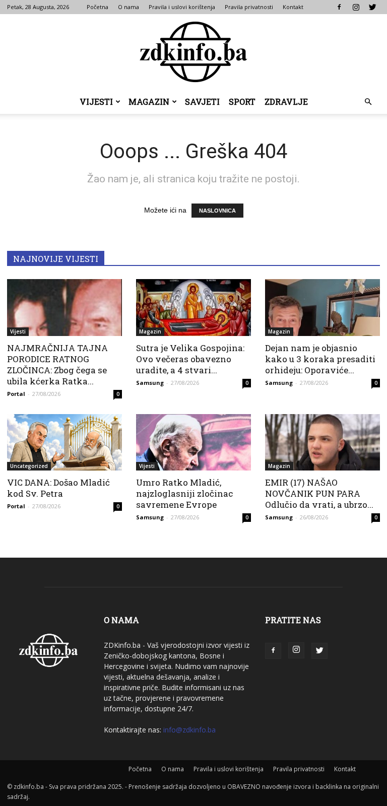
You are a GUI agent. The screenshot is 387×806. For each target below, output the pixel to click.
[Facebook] (339, 7)
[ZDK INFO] (193, 52)
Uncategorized (29, 465)
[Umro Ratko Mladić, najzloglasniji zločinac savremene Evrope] (193, 442)
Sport (242, 101)
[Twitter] (372, 7)
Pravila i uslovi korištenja (182, 7)
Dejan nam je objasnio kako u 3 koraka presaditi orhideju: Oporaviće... (320, 359)
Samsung (150, 382)
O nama (128, 7)
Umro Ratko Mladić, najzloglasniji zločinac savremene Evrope (184, 493)
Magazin (148, 101)
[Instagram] (355, 7)
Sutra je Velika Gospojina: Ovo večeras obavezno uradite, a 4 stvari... (190, 359)
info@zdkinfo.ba (189, 729)
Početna (97, 7)
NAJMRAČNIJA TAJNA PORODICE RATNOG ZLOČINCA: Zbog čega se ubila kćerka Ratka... (57, 364)
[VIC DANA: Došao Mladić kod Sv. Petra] (64, 442)
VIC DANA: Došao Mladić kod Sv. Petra (58, 488)
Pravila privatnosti (249, 7)
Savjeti (202, 101)
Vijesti (96, 101)
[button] (368, 102)
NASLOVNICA (217, 211)
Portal (16, 393)
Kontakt (293, 7)
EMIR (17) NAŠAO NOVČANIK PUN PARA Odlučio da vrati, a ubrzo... (319, 493)
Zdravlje (286, 101)
